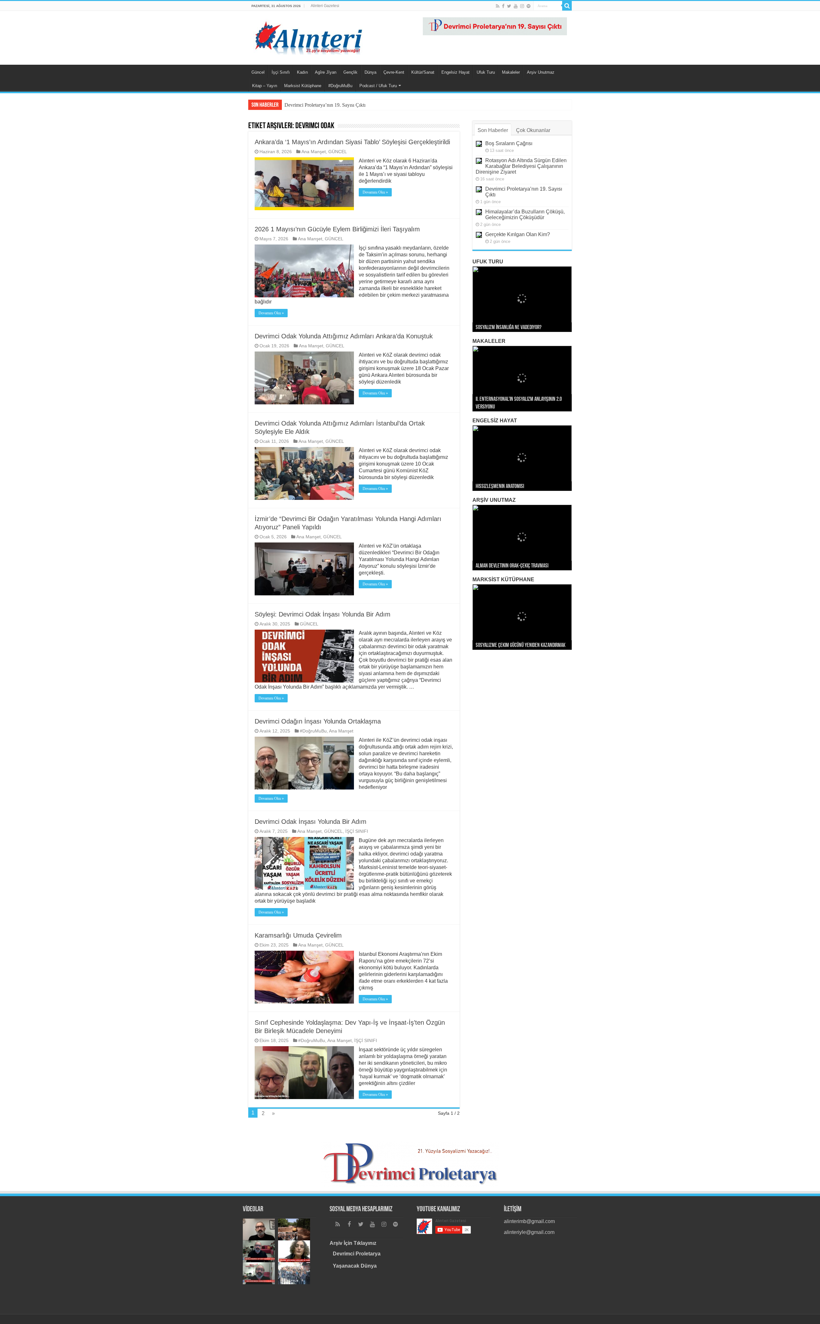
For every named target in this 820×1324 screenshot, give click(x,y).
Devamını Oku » (375, 192)
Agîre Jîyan (325, 72)
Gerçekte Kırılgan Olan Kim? (517, 234)
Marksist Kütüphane (302, 85)
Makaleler (511, 72)
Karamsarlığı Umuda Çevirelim (298, 935)
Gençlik (350, 72)
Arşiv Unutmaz (540, 72)
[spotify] (528, 6)
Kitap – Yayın (264, 85)
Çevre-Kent (393, 72)
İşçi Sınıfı (281, 72)
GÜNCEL (337, 151)
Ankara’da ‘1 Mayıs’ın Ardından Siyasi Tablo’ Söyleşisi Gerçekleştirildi (352, 141)
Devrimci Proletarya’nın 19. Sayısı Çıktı (324, 105)
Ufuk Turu (486, 72)
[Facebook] (503, 6)
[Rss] (497, 6)
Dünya (370, 72)
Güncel (258, 72)
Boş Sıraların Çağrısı (508, 143)
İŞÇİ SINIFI (356, 831)
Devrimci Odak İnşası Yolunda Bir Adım (310, 821)
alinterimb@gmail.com (529, 1221)
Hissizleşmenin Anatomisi (500, 487)
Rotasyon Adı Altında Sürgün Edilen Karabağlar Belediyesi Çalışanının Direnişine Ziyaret (521, 166)
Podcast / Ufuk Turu (378, 85)
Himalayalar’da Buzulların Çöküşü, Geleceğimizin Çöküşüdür (525, 214)
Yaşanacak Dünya (355, 1266)
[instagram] (522, 6)
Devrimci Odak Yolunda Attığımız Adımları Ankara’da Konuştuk (344, 336)
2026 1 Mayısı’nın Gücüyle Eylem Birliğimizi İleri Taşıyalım (337, 229)
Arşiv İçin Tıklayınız (353, 1243)
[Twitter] (509, 6)
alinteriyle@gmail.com (529, 1232)
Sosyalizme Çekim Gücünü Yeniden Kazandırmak (520, 646)
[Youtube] (515, 6)
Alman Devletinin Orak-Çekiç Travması (512, 566)
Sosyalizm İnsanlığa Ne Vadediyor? (508, 328)
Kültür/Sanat (422, 72)
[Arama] (567, 6)
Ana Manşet (313, 151)
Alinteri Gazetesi (325, 6)
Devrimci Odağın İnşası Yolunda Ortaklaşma (318, 721)
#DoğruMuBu (340, 85)
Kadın (302, 72)
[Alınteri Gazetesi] (309, 35)
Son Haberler (493, 130)
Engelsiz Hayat (455, 72)
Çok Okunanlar (533, 130)
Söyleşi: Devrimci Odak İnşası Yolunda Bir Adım (322, 614)
